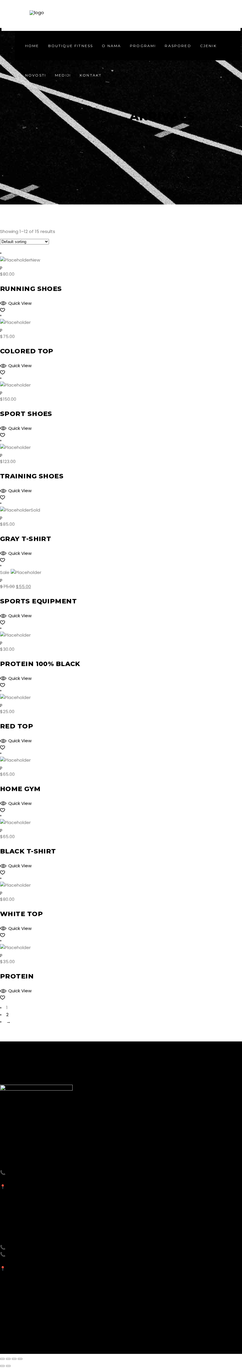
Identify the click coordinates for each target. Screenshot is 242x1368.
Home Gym (20, 789)
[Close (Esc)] (2, 1359)
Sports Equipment (38, 601)
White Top (21, 914)
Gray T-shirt (25, 539)
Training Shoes (31, 476)
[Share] (8, 1359)
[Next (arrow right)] (8, 1366)
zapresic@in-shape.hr (29, 1261)
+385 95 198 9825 (26, 1172)
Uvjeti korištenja (205, 1342)
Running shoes (31, 289)
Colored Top (26, 351)
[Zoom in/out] (20, 1359)
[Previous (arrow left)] (2, 1366)
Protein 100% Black (40, 664)
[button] (16, 303)
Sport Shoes (26, 414)
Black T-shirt (28, 851)
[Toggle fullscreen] (14, 1359)
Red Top (16, 726)
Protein (17, 976)
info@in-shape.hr (23, 1179)
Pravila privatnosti (162, 1342)
